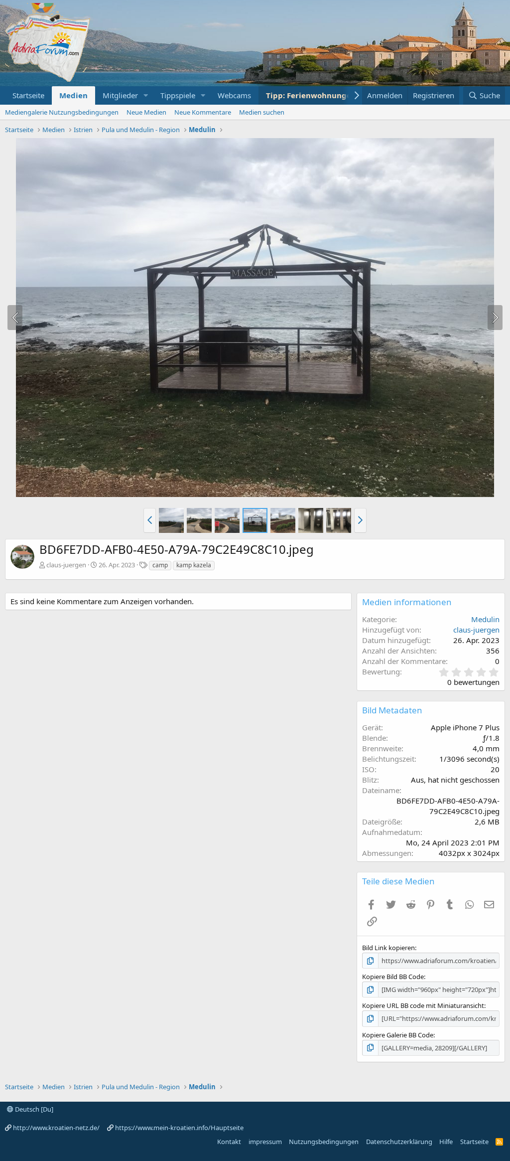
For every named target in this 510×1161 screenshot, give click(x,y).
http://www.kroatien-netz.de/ (56, 1127)
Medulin (485, 619)
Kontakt (229, 1141)
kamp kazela (193, 565)
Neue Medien (146, 112)
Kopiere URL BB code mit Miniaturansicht (423, 1005)
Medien (73, 95)
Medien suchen (261, 112)
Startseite (28, 95)
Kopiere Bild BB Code (393, 976)
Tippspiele (177, 95)
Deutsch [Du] (33, 1109)
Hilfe (446, 1141)
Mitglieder (120, 95)
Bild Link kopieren (388, 947)
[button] (146, 95)
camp (160, 565)
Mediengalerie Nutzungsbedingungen (62, 112)
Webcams (234, 95)
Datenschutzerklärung (399, 1141)
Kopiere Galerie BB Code (397, 1034)
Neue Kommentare (202, 112)
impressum (265, 1141)
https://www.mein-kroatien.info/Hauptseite (179, 1127)
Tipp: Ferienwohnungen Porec (322, 95)
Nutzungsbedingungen (324, 1141)
